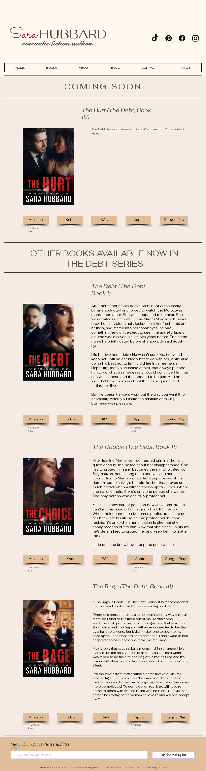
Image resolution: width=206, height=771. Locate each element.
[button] (104, 220)
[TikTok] (155, 38)
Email (14, 747)
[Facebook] (182, 38)
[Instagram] (195, 38)
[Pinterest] (168, 38)
